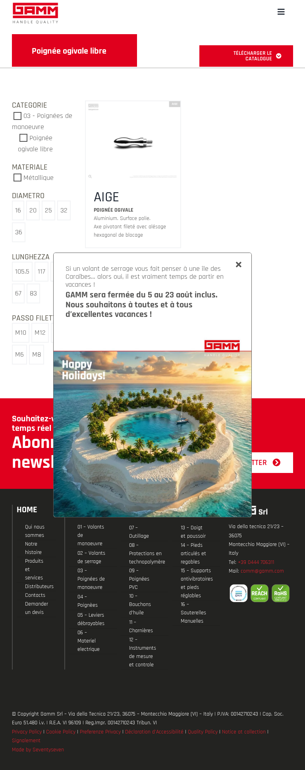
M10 (20, 332)
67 (18, 293)
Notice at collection (244, 731)
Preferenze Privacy (100, 731)
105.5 (22, 271)
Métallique (38, 177)
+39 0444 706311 (256, 562)
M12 (40, 332)
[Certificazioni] (261, 593)
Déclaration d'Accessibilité (154, 731)
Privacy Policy (27, 731)
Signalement (26, 740)
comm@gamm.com (262, 571)
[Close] (239, 265)
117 (41, 271)
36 (18, 232)
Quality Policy (203, 731)
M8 (36, 354)
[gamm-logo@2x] (35, 5)
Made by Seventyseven (38, 749)
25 (48, 210)
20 (33, 210)
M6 (19, 354)
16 (18, 210)
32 (64, 210)
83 (33, 293)
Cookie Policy (60, 731)
